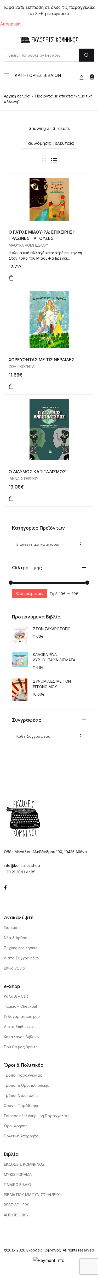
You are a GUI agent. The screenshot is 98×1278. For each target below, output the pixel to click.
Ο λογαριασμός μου (22, 1016)
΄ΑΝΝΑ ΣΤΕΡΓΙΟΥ (23, 478)
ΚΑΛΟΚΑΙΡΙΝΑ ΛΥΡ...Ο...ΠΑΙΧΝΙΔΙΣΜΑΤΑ (54, 657)
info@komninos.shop (22, 865)
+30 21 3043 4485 (19, 872)
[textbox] (46, 544)
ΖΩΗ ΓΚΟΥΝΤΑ (21, 366)
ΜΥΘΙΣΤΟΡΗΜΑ (18, 1174)
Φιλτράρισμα (29, 593)
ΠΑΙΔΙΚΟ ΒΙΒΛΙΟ (17, 1184)
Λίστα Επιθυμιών (19, 1026)
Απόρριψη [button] (10, 24)
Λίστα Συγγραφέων (21, 958)
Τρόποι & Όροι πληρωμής (26, 1085)
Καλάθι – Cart (16, 996)
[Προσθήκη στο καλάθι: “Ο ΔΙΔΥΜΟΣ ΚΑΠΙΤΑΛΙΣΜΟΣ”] (11, 498)
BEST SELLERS (16, 1205)
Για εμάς (12, 927)
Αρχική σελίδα (17, 96)
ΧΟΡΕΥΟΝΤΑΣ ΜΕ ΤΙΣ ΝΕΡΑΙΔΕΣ (41, 359)
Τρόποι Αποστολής (21, 1095)
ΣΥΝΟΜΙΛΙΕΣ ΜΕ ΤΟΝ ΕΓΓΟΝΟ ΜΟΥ (52, 684)
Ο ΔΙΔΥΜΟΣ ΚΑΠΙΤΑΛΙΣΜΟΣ (37, 471)
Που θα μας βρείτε (21, 1047)
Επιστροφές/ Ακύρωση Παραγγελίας (37, 1116)
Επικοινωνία (14, 968)
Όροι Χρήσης (15, 1126)
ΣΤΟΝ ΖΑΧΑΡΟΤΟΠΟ (52, 629)
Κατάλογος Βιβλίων (21, 1037)
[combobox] (49, 543)
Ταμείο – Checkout (20, 1006)
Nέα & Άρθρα (16, 938)
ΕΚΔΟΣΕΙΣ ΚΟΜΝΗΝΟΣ (24, 1164)
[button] (32, 77)
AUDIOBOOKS (16, 1215)
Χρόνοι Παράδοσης (21, 1105)
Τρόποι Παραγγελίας (23, 1075)
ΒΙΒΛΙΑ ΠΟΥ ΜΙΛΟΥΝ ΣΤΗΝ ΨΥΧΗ (33, 1195)
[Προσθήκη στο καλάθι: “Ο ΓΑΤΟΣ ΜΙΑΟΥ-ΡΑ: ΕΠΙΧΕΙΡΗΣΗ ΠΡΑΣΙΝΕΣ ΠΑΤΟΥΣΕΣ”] (11, 278)
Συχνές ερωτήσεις (20, 948)
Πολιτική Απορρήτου (22, 1136)
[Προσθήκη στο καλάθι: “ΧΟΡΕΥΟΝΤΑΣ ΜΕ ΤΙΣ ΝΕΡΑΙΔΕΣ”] (11, 386)
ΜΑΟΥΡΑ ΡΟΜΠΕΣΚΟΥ (28, 245)
